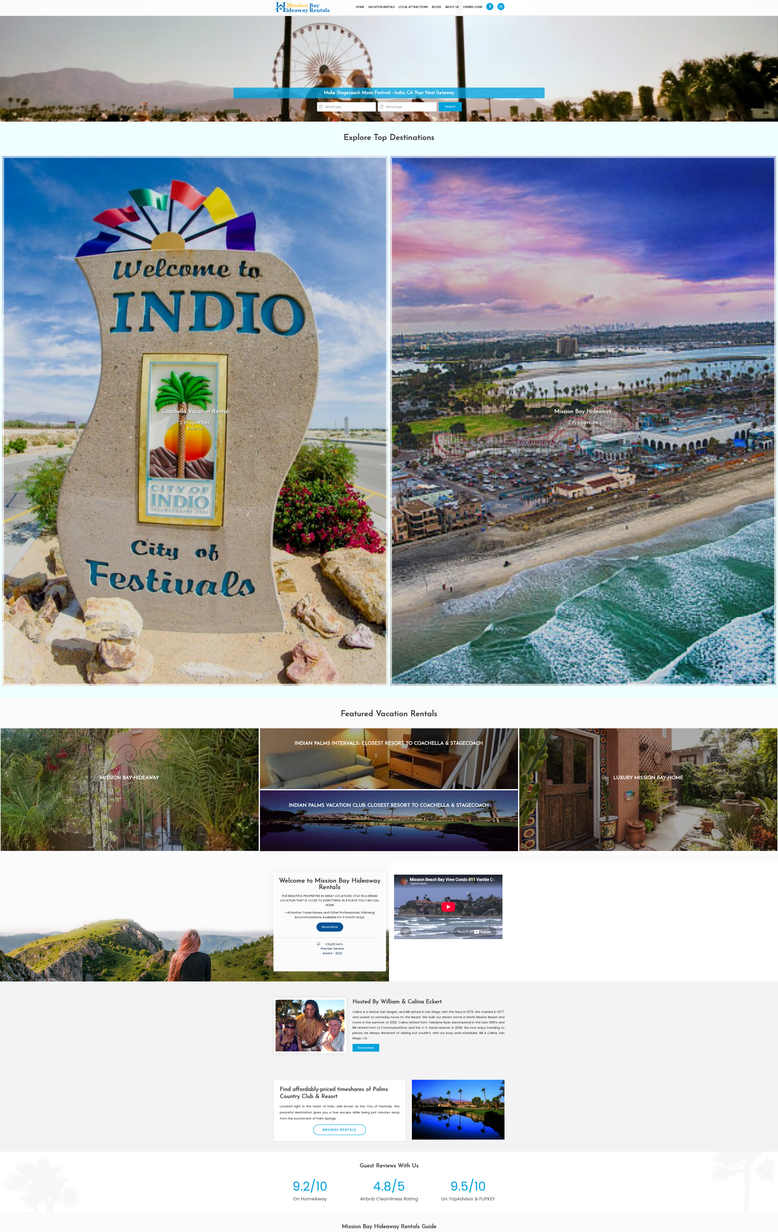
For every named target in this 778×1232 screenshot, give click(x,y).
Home (360, 7)
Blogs (436, 7)
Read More (366, 1048)
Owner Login (472, 7)
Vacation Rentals (381, 7)
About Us (452, 7)
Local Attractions (413, 7)
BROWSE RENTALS (339, 1129)
